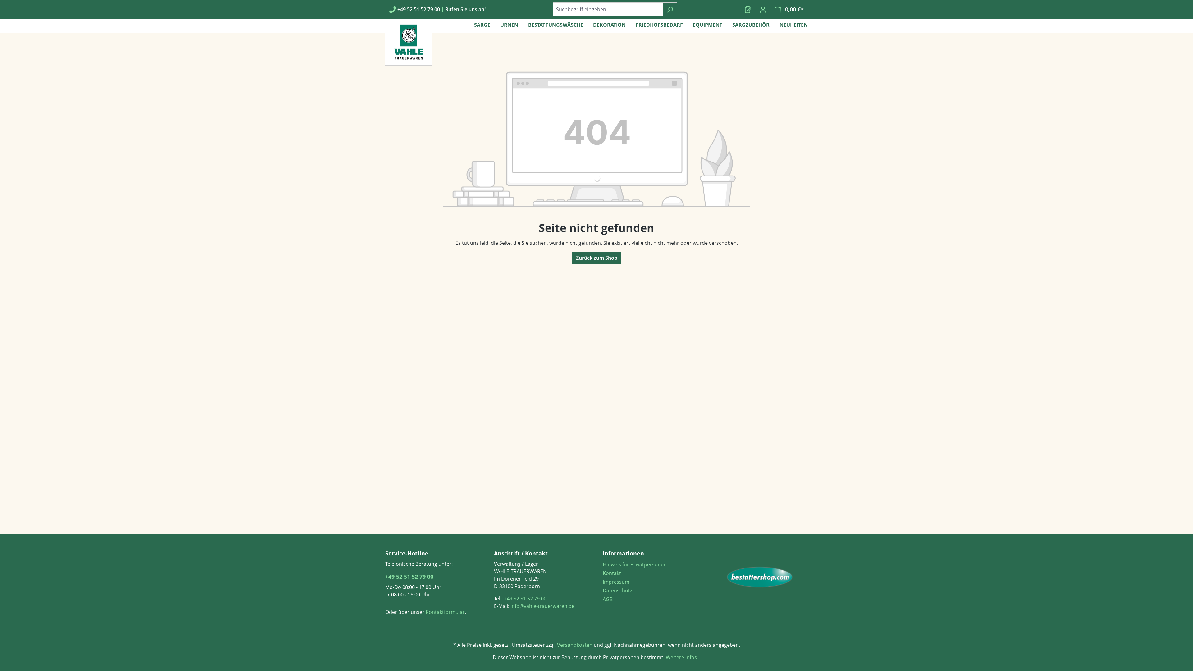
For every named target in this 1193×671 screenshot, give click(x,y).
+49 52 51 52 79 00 (409, 576)
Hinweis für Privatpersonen (635, 564)
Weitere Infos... (683, 657)
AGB (608, 599)
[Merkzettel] (748, 9)
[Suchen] (670, 9)
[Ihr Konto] (763, 9)
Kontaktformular (445, 612)
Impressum (616, 581)
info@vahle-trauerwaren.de (542, 606)
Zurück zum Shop (596, 257)
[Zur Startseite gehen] (759, 576)
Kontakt (612, 573)
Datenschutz (617, 590)
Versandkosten (574, 644)
